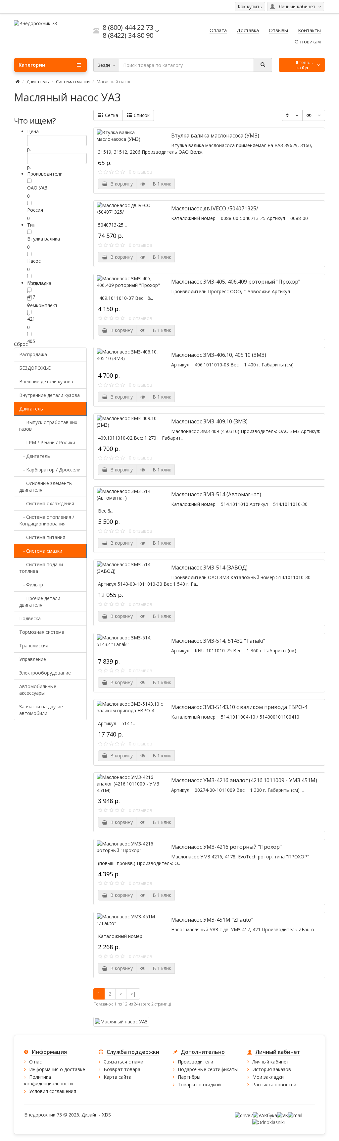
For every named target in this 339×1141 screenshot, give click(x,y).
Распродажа (33, 354)
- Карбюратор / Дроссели (49, 469)
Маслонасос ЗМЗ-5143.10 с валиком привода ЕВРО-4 (239, 707)
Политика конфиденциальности (48, 1080)
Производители (195, 1062)
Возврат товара (122, 1069)
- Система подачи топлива (41, 567)
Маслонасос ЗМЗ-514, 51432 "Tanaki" (218, 640)
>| (133, 994)
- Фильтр (31, 584)
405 (31, 341)
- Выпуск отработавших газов (48, 425)
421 (31, 319)
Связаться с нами (123, 1062)
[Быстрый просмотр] (142, 184)
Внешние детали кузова (46, 381)
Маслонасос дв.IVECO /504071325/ (214, 208)
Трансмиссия (33, 645)
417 (31, 297)
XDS (106, 1115)
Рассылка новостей (274, 1084)
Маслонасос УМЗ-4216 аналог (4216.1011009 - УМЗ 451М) (244, 780)
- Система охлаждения (46, 503)
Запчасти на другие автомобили (41, 709)
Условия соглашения (52, 1091)
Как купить (250, 6)
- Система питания (42, 537)
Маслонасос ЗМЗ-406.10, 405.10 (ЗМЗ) (218, 355)
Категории (32, 65)
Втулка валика (43, 239)
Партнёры (189, 1077)
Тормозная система (41, 632)
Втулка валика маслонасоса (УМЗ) (215, 135)
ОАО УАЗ (37, 188)
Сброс (21, 344)
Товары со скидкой (199, 1084)
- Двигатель (34, 456)
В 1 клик (162, 184)
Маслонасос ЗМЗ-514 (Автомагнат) (216, 494)
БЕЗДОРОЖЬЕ (35, 368)
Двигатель (37, 81)
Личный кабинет (270, 1062)
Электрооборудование (45, 673)
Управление (32, 659)
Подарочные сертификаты (208, 1069)
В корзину (120, 184)
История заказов (271, 1069)
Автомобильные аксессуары (37, 689)
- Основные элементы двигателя (46, 486)
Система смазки (73, 81)
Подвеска (30, 618)
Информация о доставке (57, 1069)
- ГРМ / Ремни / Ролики (47, 442)
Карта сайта (117, 1077)
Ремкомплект (42, 305)
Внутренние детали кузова (49, 395)
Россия (35, 210)
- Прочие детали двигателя (39, 601)
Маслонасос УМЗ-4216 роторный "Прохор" (226, 846)
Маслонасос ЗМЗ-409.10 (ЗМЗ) (209, 421)
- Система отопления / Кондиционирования (46, 520)
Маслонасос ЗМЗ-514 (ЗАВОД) (209, 567)
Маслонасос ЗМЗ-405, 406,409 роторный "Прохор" (235, 281)
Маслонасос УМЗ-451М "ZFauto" (212, 919)
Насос (34, 261)
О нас (35, 1062)
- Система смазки (40, 551)
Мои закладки (268, 1077)
